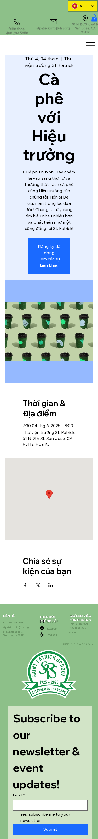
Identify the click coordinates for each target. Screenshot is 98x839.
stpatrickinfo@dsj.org (53, 28)
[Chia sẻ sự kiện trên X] (38, 585)
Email (19, 795)
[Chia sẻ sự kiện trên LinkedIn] (50, 585)
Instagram (51, 628)
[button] (94, 17)
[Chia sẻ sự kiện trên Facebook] (25, 585)
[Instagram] (41, 621)
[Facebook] (41, 628)
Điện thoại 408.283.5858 (17, 31)
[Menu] (90, 42)
